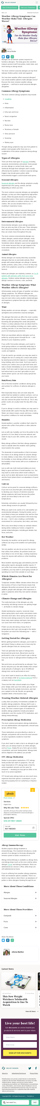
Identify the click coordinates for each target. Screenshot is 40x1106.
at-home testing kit (25, 678)
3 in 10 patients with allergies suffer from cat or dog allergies (20, 276)
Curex (10, 864)
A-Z (35, 1102)
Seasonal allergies (8, 183)
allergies (26, 162)
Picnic (9, 748)
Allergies (7, 892)
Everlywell (7, 916)
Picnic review (8, 798)
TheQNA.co (30, 1096)
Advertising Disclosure (19, 1073)
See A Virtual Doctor (10, 8)
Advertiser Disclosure (32, 12)
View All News (31, 1011)
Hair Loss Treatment (28, 8)
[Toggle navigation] (37, 2)
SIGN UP (20, 1053)
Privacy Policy (34, 1073)
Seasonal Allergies (10, 898)
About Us (5, 1073)
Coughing (8, 99)
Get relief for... (11, 1102)
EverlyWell (17, 680)
